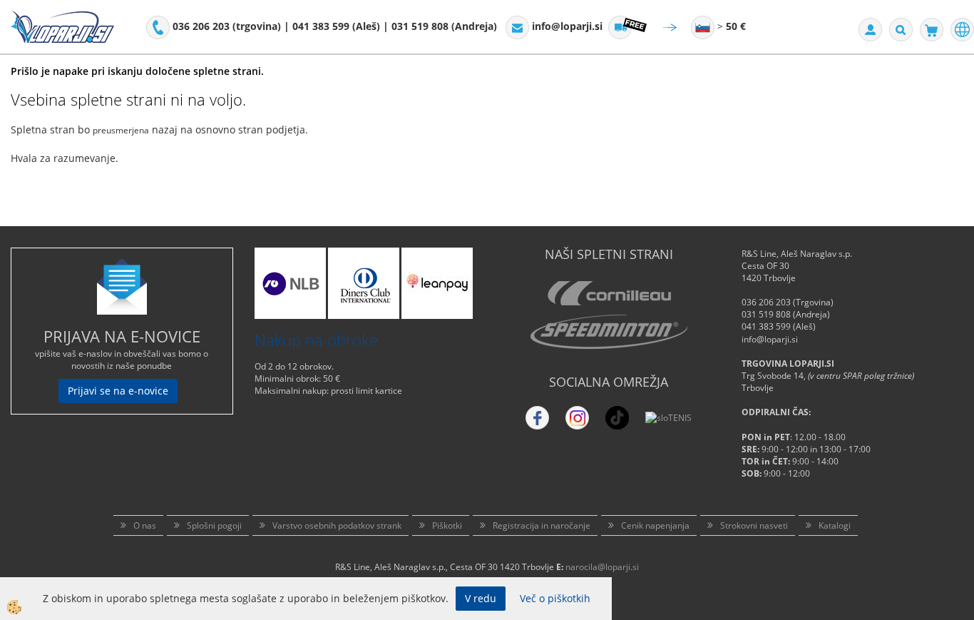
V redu (480, 598)
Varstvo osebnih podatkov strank (336, 525)
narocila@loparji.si (602, 567)
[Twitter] (577, 418)
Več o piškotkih (555, 598)
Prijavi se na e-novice (118, 390)
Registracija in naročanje (541, 525)
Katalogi (835, 525)
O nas (144, 525)
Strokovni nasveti (754, 525)
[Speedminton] (609, 331)
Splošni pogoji (214, 525)
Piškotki (447, 525)
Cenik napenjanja (655, 525)
